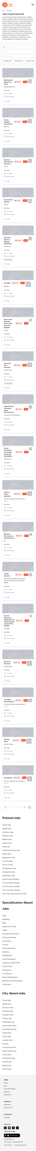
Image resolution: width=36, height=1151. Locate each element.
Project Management (10, 977)
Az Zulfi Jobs (6, 1069)
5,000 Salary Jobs (8, 875)
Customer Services (9, 937)
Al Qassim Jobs (7, 1015)
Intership (7, 1092)
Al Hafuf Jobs (7, 1018)
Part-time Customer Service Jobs (14, 894)
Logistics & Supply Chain (11, 963)
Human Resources (9, 948)
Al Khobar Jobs (7, 836)
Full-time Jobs (7, 861)
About (6, 1083)
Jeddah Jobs (6, 828)
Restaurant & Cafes (9, 926)
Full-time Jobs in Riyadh (10, 883)
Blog (5, 1086)
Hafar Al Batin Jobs (9, 1025)
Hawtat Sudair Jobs (9, 1051)
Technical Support (9, 959)
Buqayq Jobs (7, 1065)
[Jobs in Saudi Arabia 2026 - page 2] (29, 807)
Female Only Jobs (8, 872)
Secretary (5, 952)
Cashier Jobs (7, 843)
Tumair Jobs (6, 1054)
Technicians (6, 984)
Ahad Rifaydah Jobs (9, 1029)
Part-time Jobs (7, 865)
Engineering (6, 970)
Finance (5, 944)
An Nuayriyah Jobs (9, 1047)
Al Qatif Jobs (6, 1033)
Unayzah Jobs (7, 1040)
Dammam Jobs (7, 832)
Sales (4, 916)
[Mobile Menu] (32, 5)
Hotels (4, 930)
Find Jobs (7, 1118)
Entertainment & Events (10, 934)
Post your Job (8, 1108)
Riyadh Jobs (6, 825)
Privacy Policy (8, 1145)
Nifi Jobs (5, 1044)
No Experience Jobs (9, 868)
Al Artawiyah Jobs (8, 1058)
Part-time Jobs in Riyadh (11, 890)
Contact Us (7, 1095)
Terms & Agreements (20, 1145)
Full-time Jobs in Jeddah (11, 886)
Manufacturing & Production (12, 981)
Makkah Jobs (7, 839)
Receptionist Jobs (8, 857)
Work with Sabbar (9, 1089)
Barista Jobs (6, 854)
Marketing (6, 919)
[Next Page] (29, 807)
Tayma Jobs (6, 1036)
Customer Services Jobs (11, 850)
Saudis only (7, 61)
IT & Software (7, 973)
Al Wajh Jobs (7, 1062)
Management (7, 955)
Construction (7, 966)
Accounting (6, 941)
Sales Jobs (6, 846)
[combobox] (19, 47)
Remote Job (18, 61)
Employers (7, 1105)
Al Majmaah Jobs (8, 1022)
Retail (4, 923)
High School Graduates (10, 879)
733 (25, 807)
